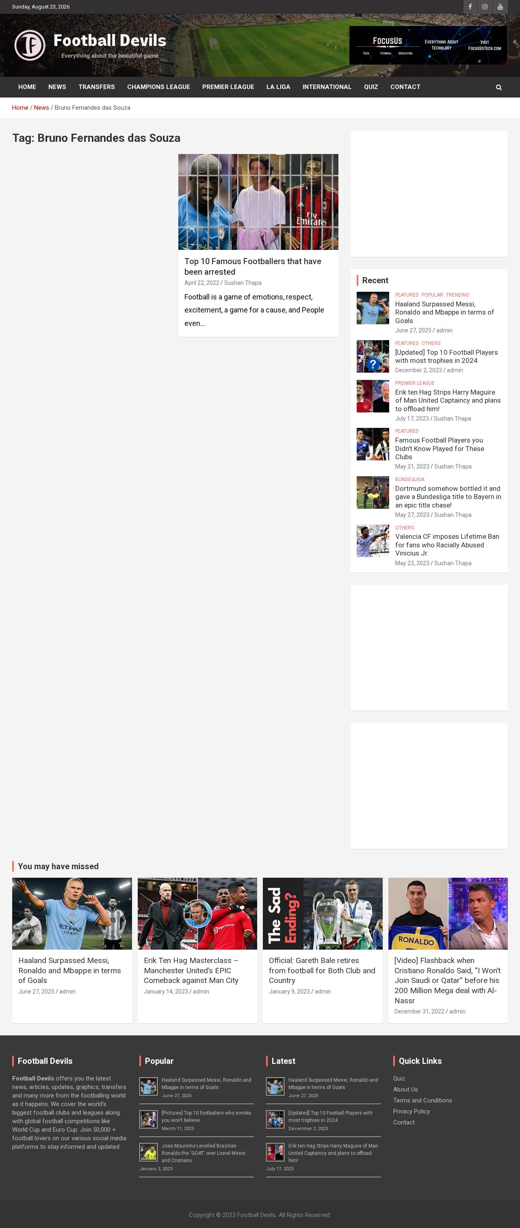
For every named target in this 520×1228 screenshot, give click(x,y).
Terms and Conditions (422, 1100)
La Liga (278, 87)
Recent (375, 280)
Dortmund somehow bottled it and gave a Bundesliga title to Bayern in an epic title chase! (448, 496)
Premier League (228, 87)
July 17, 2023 (412, 418)
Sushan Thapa (243, 283)
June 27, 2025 (413, 330)
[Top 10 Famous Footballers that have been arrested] (258, 202)
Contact (405, 87)
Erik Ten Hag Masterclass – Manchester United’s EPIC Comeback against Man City (191, 970)
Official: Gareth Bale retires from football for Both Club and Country (322, 970)
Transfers (96, 87)
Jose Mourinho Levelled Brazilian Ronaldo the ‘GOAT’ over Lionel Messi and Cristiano (203, 1153)
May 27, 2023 (412, 515)
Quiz (371, 87)
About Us (405, 1089)
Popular (432, 295)
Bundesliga (409, 479)
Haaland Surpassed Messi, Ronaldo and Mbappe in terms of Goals (444, 312)
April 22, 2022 (201, 283)
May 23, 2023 (412, 563)
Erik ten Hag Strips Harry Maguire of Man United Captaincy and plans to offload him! (448, 400)
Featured (407, 295)
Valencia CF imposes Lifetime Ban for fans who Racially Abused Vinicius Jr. (447, 544)
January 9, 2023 (289, 991)
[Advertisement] (429, 194)
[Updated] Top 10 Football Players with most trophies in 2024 (446, 356)
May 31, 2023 (412, 466)
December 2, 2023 (418, 370)
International (327, 87)
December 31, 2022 (419, 1011)
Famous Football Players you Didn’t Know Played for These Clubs (439, 448)
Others (431, 343)
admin (444, 330)
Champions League (158, 87)
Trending (457, 295)
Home (27, 87)
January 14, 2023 (166, 991)
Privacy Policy (411, 1111)
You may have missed (58, 866)
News (57, 87)
